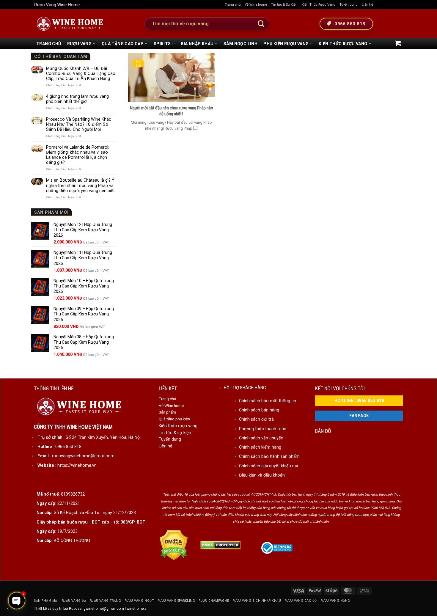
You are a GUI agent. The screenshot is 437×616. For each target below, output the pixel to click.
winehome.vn (138, 608)
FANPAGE (359, 415)
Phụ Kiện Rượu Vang (286, 43)
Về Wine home (256, 4)
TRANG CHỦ (48, 43)
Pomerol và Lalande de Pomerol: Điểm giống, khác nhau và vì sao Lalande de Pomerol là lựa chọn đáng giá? (77, 155)
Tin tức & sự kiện (175, 432)
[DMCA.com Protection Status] (174, 544)
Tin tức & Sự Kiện (284, 4)
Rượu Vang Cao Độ (300, 600)
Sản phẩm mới (46, 600)
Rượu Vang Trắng (105, 600)
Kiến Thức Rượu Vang (318, 4)
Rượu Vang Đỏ (74, 600)
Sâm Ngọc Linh (240, 43)
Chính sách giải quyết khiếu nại (268, 465)
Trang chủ (232, 4)
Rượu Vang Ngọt (139, 600)
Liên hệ (367, 4)
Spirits (162, 43)
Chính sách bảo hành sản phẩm (269, 456)
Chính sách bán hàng (259, 410)
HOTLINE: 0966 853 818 (359, 400)
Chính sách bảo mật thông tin (267, 400)
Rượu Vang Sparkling (176, 600)
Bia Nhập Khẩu (197, 43)
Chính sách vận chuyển (261, 438)
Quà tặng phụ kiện (174, 419)
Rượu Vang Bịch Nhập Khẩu (256, 600)
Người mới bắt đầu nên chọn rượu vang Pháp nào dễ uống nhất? (171, 111)
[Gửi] (261, 23)
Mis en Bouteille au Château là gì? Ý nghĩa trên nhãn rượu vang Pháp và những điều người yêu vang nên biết (80, 185)
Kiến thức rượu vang (178, 425)
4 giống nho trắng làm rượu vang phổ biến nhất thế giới (77, 99)
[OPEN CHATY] (17, 601)
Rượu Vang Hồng (335, 600)
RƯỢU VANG (79, 43)
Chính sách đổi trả (256, 419)
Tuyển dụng (348, 4)
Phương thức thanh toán (262, 428)
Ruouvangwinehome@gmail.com (96, 608)
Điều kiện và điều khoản (262, 475)
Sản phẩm (167, 412)
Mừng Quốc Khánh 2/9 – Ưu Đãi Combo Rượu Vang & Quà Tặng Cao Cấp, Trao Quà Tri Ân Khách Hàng (80, 73)
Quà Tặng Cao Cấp (123, 43)
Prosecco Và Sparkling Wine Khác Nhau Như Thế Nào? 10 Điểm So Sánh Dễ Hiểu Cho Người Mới (78, 124)
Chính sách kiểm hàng (260, 447)
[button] (397, 43)
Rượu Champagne (214, 600)
